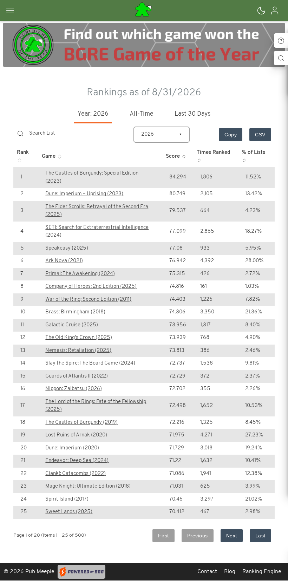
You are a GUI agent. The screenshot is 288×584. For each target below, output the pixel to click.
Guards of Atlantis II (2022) (76, 376)
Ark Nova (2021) (64, 261)
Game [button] (49, 156)
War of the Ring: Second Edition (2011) (88, 299)
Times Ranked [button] (213, 152)
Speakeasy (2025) (66, 248)
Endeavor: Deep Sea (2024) (77, 460)
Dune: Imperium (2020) (72, 448)
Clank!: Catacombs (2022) (75, 473)
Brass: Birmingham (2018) (75, 312)
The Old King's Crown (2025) (78, 337)
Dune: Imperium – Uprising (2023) (84, 194)
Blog (229, 572)
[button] (17, 10)
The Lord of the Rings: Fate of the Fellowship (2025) (95, 406)
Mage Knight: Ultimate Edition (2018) (88, 486)
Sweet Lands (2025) (68, 512)
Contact (207, 572)
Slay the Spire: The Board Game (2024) (90, 363)
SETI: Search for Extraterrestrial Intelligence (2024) (97, 231)
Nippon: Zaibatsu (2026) (73, 389)
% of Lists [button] (253, 152)
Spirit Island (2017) (67, 499)
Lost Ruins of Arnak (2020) (76, 435)
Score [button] (173, 156)
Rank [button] (23, 152)
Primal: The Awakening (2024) (80, 274)
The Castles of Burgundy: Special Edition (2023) (91, 177)
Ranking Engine (261, 572)
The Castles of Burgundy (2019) (81, 422)
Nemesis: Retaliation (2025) (78, 350)
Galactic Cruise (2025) (71, 325)
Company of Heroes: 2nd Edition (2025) (91, 286)
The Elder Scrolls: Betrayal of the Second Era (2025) (96, 211)
